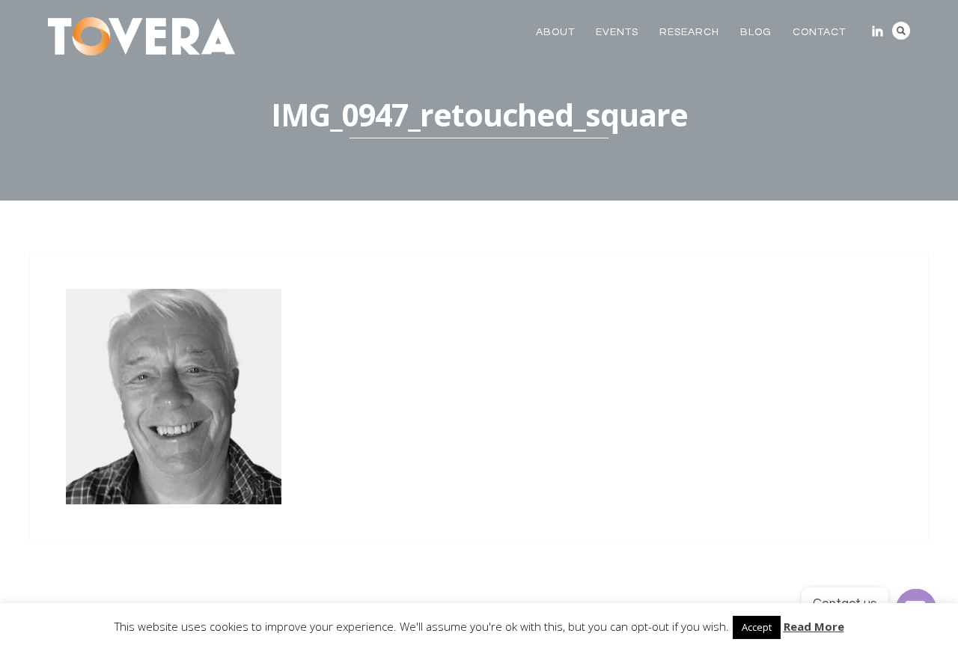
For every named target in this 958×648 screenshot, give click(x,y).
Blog (756, 32)
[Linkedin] (877, 31)
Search (901, 31)
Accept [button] (757, 627)
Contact (819, 32)
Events (617, 32)
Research (689, 32)
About (555, 32)
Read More (814, 626)
